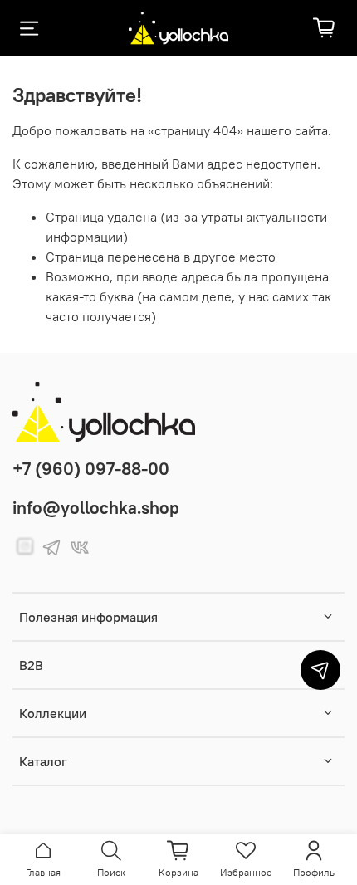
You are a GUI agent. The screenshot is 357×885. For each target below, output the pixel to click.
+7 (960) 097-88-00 (90, 468)
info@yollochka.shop (95, 507)
